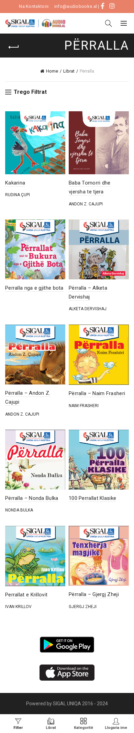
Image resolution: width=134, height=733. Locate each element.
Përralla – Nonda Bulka (31, 498)
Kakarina (15, 183)
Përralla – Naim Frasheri (97, 393)
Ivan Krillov (18, 606)
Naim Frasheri (84, 405)
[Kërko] (108, 23)
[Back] (13, 47)
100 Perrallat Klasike (92, 498)
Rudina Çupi (17, 194)
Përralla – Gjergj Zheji (94, 594)
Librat (69, 71)
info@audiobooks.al (75, 6)
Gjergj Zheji (83, 606)
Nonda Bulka (19, 510)
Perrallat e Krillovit (26, 595)
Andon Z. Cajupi (86, 204)
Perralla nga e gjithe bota (34, 288)
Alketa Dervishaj (88, 308)
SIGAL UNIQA (67, 703)
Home (52, 71)
